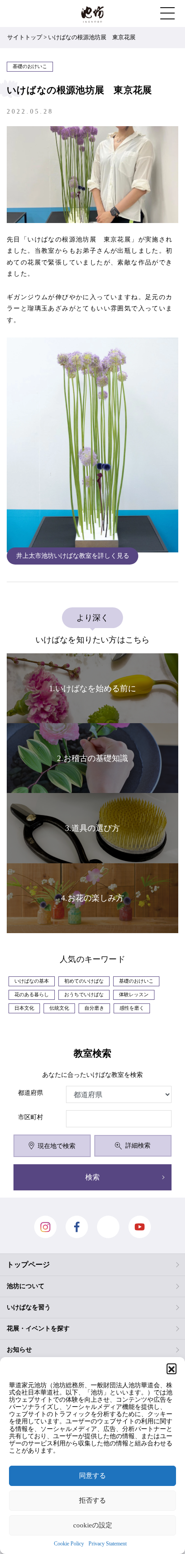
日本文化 (24, 1008)
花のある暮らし (31, 994)
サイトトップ (24, 37)
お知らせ (19, 1349)
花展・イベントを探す (38, 1328)
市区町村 (30, 1117)
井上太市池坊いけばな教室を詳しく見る (72, 555)
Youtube (139, 1227)
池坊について (25, 1286)
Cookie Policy (69, 1543)
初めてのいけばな (84, 981)
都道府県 (30, 1092)
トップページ (28, 1264)
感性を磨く (131, 1008)
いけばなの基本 (31, 981)
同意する (92, 1475)
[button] (171, 1368)
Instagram (45, 1227)
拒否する (92, 1500)
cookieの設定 (92, 1525)
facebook (77, 1227)
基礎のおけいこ (136, 981)
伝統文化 (59, 1008)
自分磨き (94, 1008)
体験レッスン (134, 994)
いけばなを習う (29, 1307)
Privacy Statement (107, 1543)
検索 (92, 1177)
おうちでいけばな (84, 994)
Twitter (108, 1227)
